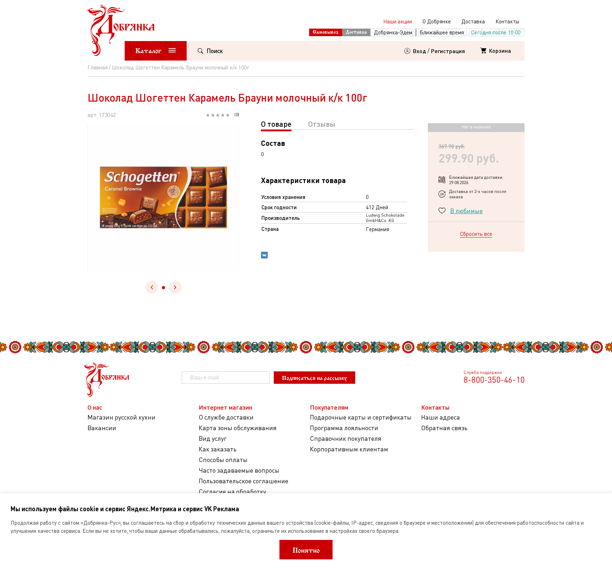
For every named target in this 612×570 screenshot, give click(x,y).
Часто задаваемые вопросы (239, 470)
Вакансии (101, 428)
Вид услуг (213, 438)
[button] (163, 287)
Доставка (473, 21)
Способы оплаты (223, 459)
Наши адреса (440, 417)
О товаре (276, 124)
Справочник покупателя (345, 438)
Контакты (507, 21)
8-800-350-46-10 (494, 379)
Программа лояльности (344, 428)
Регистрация (448, 51)
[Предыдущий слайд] (151, 287)
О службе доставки (226, 417)
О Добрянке (437, 21)
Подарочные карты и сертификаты (361, 417)
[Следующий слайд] (175, 287)
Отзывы (321, 124)
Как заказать (218, 449)
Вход (419, 51)
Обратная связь (444, 428)
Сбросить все (476, 233)
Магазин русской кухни (121, 417)
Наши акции (397, 21)
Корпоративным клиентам (349, 449)
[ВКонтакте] (264, 256)
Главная (97, 67)
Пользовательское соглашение (243, 481)
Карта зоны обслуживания (238, 428)
